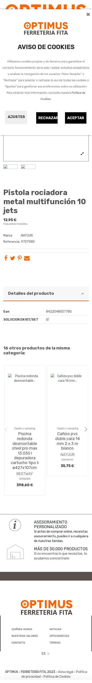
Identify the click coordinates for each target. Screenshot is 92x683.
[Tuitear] (12, 259)
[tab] (46, 293)
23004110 (67, 459)
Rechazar (48, 118)
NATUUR (27, 235)
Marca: (8, 235)
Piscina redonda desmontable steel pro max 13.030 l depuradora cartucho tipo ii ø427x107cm (25, 450)
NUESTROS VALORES (25, 635)
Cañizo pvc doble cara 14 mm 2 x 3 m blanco (67, 441)
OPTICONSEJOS (59, 635)
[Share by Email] (27, 259)
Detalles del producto (31, 293)
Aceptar (75, 118)
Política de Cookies (57, 677)
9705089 (24, 478)
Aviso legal (65, 672)
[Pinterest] (20, 259)
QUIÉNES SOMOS (22, 629)
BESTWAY (25, 474)
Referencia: (11, 242)
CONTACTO (18, 642)
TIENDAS (55, 642)
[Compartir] (5, 259)
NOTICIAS (55, 629)
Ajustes (16, 117)
